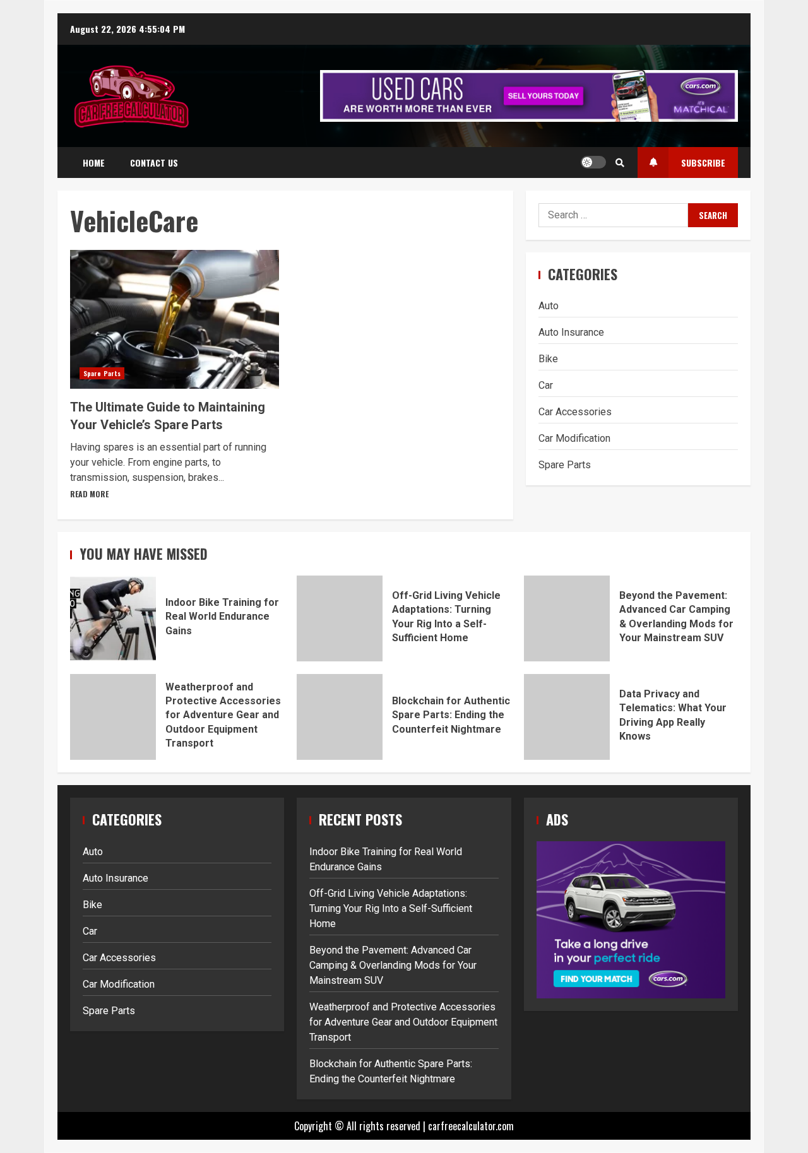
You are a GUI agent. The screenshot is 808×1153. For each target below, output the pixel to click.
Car (545, 385)
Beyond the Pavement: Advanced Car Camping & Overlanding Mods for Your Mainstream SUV (567, 618)
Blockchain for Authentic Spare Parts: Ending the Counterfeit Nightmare (340, 717)
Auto (548, 306)
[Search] (619, 162)
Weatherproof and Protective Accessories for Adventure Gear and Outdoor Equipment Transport (113, 717)
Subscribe (703, 162)
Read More (89, 493)
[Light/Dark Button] (593, 162)
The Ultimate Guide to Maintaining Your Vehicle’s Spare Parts (174, 319)
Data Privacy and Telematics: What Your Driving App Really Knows (567, 717)
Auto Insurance (571, 332)
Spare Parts (102, 373)
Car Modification (574, 438)
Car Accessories (575, 412)
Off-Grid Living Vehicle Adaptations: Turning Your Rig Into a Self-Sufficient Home (340, 618)
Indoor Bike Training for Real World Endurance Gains (113, 618)
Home (94, 162)
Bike (548, 359)
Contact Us (154, 162)
